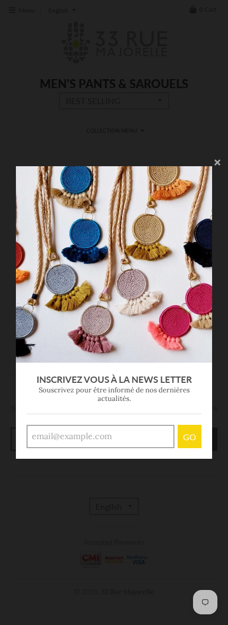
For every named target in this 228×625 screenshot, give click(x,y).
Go (189, 437)
